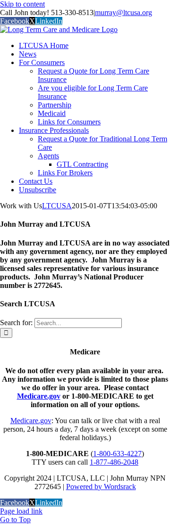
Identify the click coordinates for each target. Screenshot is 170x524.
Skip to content (22, 4)
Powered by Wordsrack (101, 487)
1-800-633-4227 (117, 454)
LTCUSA (57, 206)
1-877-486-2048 (114, 462)
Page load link (21, 511)
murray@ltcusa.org (123, 12)
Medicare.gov (38, 396)
